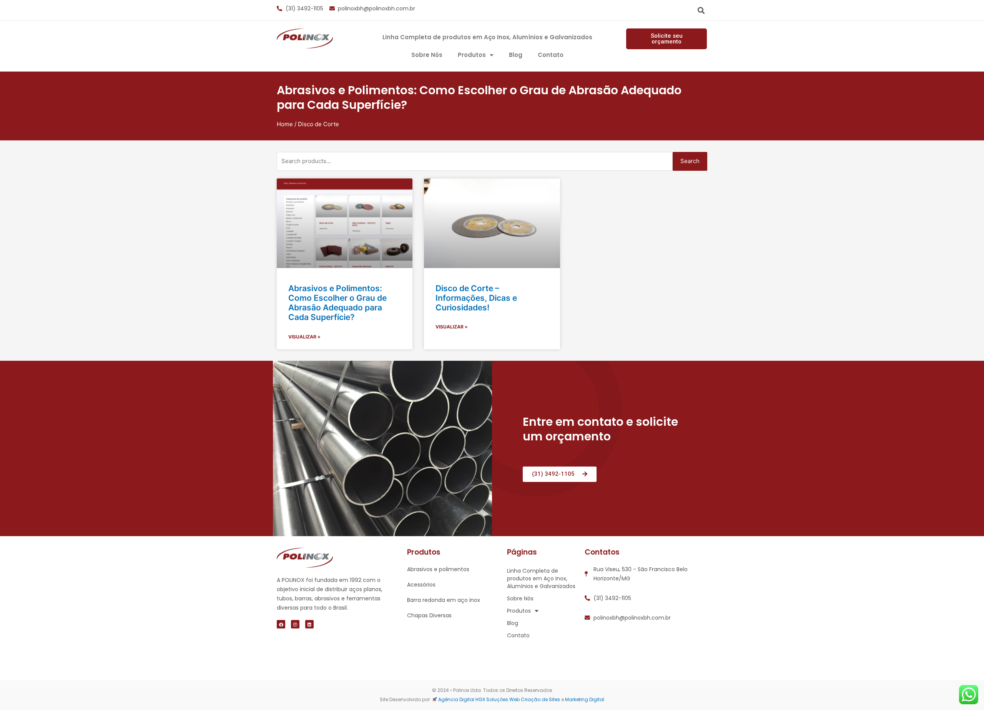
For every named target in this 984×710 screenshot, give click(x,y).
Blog (515, 55)
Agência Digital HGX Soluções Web (479, 699)
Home (285, 124)
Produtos (472, 55)
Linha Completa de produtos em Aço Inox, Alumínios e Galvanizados (487, 37)
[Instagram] (295, 624)
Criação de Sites (540, 699)
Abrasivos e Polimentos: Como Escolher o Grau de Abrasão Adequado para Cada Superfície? (337, 302)
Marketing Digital (584, 699)
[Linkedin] (309, 624)
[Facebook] (281, 624)
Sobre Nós (426, 55)
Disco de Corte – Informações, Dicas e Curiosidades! (476, 297)
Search (690, 161)
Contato (550, 55)
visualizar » (304, 337)
